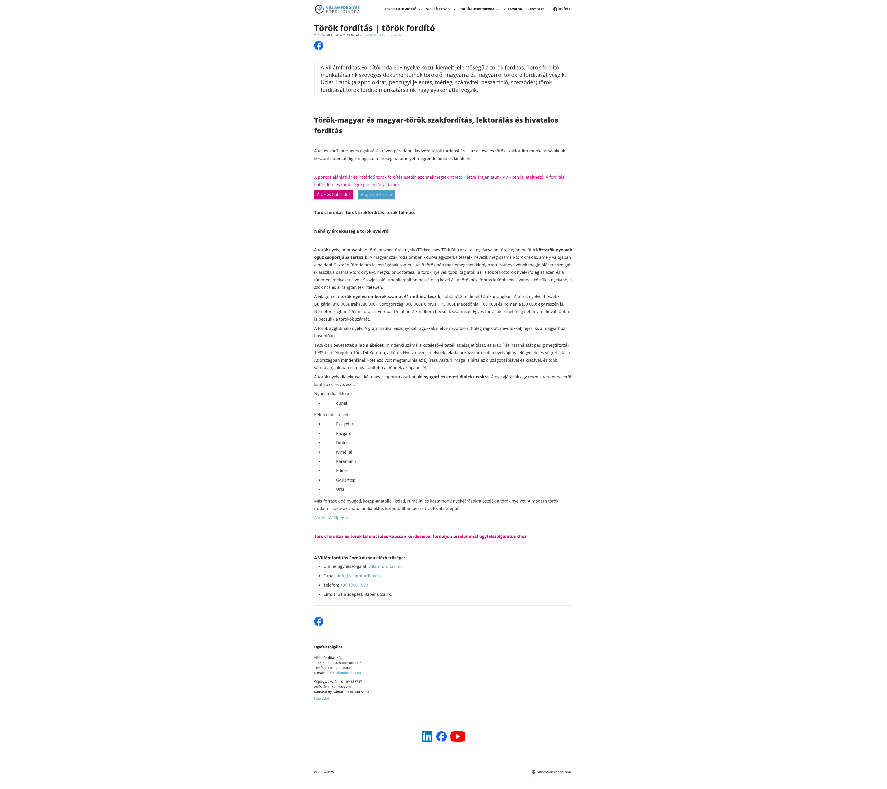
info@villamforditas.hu (360, 575)
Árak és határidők (334, 194)
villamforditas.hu (385, 566)
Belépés (564, 9)
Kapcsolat (536, 9)
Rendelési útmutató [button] (400, 9)
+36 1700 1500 (354, 585)
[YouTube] (427, 736)
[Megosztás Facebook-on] (318, 45)
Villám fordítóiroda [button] (477, 9)
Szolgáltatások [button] (439, 9)
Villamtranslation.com (554, 772)
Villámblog (513, 9)
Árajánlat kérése (376, 194)
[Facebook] (441, 736)
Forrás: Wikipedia (331, 518)
